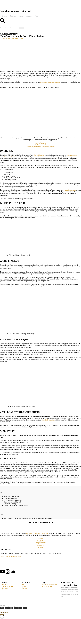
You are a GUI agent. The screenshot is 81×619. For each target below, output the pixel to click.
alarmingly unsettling (48, 420)
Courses (4, 33)
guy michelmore (40, 542)
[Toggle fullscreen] (5, 612)
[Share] (3, 612)
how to (40, 544)
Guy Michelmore (39, 155)
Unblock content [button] (40, 145)
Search (21, 28)
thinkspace (40, 545)
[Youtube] (2, 571)
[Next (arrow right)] (3, 614)
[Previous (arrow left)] (1, 614)
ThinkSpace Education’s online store (37, 533)
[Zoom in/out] (7, 612)
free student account (70, 190)
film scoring (40, 540)
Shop (19, 556)
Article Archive (5, 556)
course (41, 538)
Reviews (13, 33)
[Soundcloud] (13, 571)
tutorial (40, 547)
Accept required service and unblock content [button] (40, 146)
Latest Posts (13, 556)
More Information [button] (40, 143)
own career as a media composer (50, 82)
